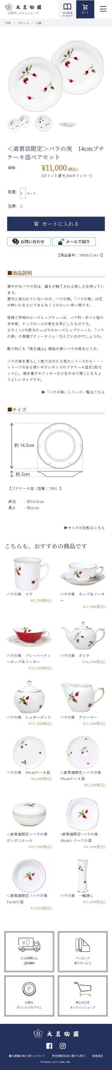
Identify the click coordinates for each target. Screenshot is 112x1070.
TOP (8, 23)
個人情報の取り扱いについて (27, 1056)
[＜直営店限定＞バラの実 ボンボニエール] (29, 814)
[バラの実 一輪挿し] (82, 876)
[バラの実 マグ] (29, 574)
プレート (23, 23)
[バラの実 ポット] (82, 636)
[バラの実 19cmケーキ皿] (29, 752)
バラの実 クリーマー (78, 717)
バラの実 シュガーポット (29, 717)
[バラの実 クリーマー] (82, 697)
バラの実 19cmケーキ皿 (28, 772)
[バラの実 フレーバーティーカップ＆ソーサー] (29, 636)
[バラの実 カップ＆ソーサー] (82, 574)
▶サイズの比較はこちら (84, 527)
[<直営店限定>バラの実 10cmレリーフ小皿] (82, 814)
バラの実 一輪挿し (77, 895)
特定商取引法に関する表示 (69, 1056)
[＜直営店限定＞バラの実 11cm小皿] (29, 876)
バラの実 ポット (75, 655)
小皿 (38, 23)
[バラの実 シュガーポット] (29, 697)
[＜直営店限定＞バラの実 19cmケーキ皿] (82, 752)
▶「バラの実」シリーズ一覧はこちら (73, 391)
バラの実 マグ (20, 593)
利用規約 (97, 1056)
